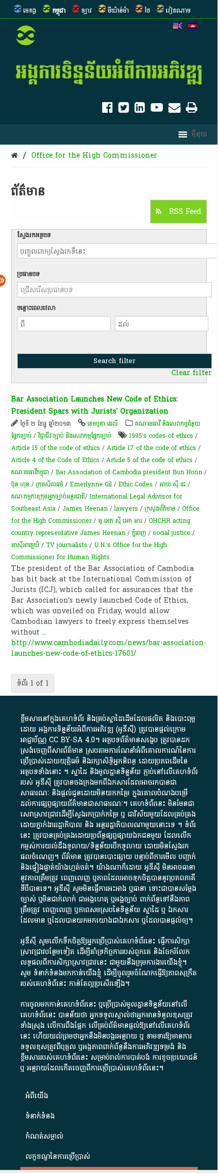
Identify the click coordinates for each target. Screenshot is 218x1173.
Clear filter (191, 373)
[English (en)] (177, 27)
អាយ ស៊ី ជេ (172, 484)
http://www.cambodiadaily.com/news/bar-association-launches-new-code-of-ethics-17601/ (108, 648)
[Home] (14, 155)
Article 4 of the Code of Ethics (55, 460)
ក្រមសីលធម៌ (49, 484)
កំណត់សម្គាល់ (44, 1136)
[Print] (191, 109)
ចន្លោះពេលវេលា (36, 308)
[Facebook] (107, 109)
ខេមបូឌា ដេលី (103, 423)
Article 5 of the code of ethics (149, 460)
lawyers (126, 508)
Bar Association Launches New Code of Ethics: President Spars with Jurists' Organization (94, 405)
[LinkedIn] (140, 109)
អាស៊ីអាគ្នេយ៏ (25, 545)
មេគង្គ (29, 11)
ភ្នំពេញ (139, 532)
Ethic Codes (135, 484)
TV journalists (67, 545)
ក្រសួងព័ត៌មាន (160, 508)
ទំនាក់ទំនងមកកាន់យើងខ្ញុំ (67, 973)
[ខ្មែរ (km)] (192, 27)
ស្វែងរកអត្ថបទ (34, 235)
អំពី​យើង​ (36, 1096)
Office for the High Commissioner (94, 155)
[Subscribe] (174, 109)
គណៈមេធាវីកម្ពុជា (30, 472)
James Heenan (85, 508)
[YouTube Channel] (157, 109)
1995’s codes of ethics (161, 435)
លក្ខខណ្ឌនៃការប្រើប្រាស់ (57, 1156)
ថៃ (147, 11)
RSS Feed (183, 211)
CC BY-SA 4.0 (72, 740)
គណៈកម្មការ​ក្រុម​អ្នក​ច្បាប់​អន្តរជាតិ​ (48, 496)
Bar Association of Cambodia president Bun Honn (129, 472)
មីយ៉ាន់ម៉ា (118, 11)
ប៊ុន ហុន (20, 484)
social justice (171, 532)
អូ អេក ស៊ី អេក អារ (120, 520)
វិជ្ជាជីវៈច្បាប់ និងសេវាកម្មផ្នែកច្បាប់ (74, 435)
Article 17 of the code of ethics (151, 448)
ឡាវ (86, 11)
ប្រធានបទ (28, 274)
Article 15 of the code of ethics (55, 448)
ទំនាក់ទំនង (40, 1116)
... (44, 632)
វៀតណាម (178, 11)
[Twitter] (123, 109)
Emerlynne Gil (91, 484)
